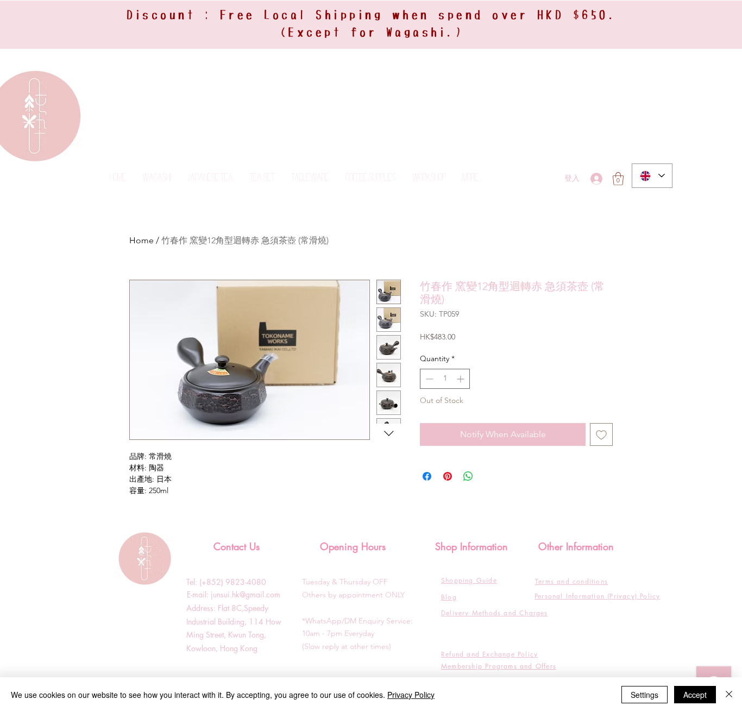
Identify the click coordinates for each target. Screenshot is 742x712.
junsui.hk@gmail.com (245, 594)
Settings (644, 694)
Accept (695, 694)
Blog (449, 597)
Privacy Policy (411, 694)
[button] (618, 178)
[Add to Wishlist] (601, 434)
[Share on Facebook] (426, 476)
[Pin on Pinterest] (447, 476)
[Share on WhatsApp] (468, 476)
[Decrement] (428, 378)
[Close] (728, 694)
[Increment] (461, 378)
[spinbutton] (445, 378)
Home (141, 240)
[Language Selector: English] (652, 175)
